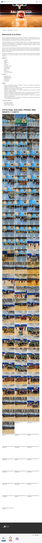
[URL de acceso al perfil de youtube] (35, 535)
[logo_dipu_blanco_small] (21, 527)
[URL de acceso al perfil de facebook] (34, 535)
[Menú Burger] (39, 2)
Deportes (4, 30)
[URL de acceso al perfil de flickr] (37, 535)
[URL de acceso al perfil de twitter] (33, 535)
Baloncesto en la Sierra (12, 30)
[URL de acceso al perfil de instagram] (38, 535)
